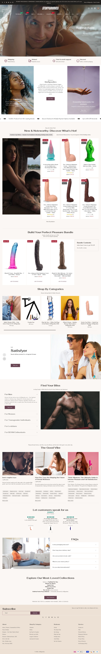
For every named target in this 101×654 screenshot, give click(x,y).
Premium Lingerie (57, 84)
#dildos (51, 491)
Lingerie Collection (34, 636)
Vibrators (32, 627)
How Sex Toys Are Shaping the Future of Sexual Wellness (50, 478)
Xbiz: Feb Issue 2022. (7, 643)
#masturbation (38, 493)
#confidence (46, 491)
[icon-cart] (94, 8)
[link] (54, 221)
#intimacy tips (18, 493)
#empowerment (57, 491)
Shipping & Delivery (82, 634)
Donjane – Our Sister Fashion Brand (10, 632)
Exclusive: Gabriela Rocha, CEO (9, 636)
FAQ (79, 630)
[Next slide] (4, 358)
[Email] (13, 2)
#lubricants (25, 493)
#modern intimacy (53, 493)
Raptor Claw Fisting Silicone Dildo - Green (89, 165)
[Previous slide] (4, 354)
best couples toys (9, 477)
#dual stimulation (72, 491)
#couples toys (5, 493)
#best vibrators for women (84, 489)
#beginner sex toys (13, 491)
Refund (34, 59)
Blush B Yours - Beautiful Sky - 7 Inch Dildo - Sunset (14, 273)
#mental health (45, 493)
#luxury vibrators (79, 493)
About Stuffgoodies (88, 2)
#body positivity (38, 491)
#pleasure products (87, 493)
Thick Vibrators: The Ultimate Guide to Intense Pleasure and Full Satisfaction (83, 478)
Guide (55, 627)
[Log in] (91, 8)
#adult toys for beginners (73, 489)
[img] (50, 512)
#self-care (37, 495)
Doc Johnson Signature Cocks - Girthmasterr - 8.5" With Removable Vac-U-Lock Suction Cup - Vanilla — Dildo (70, 167)
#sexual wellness (25, 495)
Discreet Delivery (82, 632)
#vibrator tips (71, 498)
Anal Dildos (56, 639)
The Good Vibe (57, 630)
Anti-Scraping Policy (82, 643)
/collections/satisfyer (55, 335)
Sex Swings (56, 632)
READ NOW (5, 500)
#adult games (5, 491)
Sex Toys (50, 84)
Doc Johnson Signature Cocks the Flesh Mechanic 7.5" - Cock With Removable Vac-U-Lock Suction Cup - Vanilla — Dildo (51, 208)
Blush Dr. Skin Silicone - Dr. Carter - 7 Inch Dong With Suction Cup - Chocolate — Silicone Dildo (62, 274)
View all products (50, 221)
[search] (88, 8)
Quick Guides (96, 2)
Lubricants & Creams (34, 639)
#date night (12, 493)
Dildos (31, 630)
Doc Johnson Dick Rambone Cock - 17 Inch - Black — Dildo (38, 273)
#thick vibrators (91, 495)
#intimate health (71, 493)
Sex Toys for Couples (34, 632)
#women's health (52, 498)
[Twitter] (2, 2)
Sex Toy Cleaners (57, 641)
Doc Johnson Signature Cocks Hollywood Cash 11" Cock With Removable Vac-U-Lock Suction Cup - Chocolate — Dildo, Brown (70, 208)
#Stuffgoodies (83, 495)
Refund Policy (81, 636)
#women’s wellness (79, 498)
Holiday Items (57, 636)
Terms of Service (82, 641)
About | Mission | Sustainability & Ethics (11, 627)
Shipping (11, 59)
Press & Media (5, 630)
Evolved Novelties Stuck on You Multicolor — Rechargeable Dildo (50, 166)
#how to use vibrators (88, 491)
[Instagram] (6, 2)
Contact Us (80, 627)
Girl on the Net (5, 639)
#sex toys (50, 495)
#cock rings (21, 491)
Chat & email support (63, 59)
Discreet (83, 59)
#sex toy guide (71, 495)
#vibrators (5, 498)
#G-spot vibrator (80, 491)
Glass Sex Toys (57, 634)
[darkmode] (98, 8)
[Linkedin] (11, 2)
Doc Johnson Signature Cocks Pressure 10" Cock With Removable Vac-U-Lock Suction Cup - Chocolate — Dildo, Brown (89, 208)
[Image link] (17, 90)
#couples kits (27, 491)
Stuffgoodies (42, 651)
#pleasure (60, 493)
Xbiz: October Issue (6, 641)
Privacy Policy (81, 639)
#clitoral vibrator (94, 489)
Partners (4, 634)
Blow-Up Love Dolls (34, 634)
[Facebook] (4, 2)
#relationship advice (6, 495)
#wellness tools (44, 498)
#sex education (44, 495)
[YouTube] (9, 2)
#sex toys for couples (16, 495)
